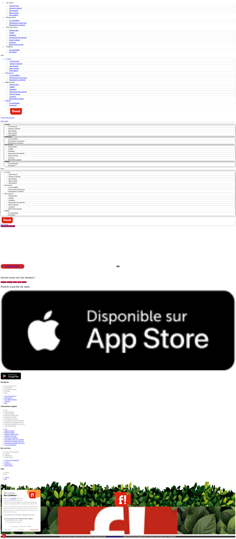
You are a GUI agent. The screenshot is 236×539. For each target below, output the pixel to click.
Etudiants (12, 35)
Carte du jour (14, 6)
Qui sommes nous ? (10, 386)
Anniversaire (13, 30)
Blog (5, 393)
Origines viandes (9, 412)
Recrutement (8, 387)
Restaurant (11, 17)
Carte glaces (13, 71)
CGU (5, 410)
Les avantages (14, 50)
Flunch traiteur (8, 457)
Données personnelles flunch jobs (14, 424)
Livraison (12, 42)
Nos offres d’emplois (10, 389)
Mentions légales (9, 413)
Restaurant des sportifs (18, 38)
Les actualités (14, 21)
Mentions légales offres (11, 415)
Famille (11, 33)
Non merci (8, 530)
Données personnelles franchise (14, 422)
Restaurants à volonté (17, 80)
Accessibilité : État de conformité (14, 420)
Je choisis (21, 530)
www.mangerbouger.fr (114, 537)
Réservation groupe (16, 45)
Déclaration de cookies (28, 514)
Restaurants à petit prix (18, 23)
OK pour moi (34, 530)
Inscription (13, 52)
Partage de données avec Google (14, 520)
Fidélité (9, 47)
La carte (8, 59)
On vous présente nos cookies (13, 522)
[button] (118, 55)
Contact (6, 472)
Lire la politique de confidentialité (12, 514)
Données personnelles (11, 419)
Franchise (7, 391)
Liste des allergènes (10, 426)
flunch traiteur (14, 40)
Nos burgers (13, 11)
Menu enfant (14, 13)
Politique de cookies (10, 417)
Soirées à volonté (15, 8)
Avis (5, 474)
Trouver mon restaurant (11, 452)
